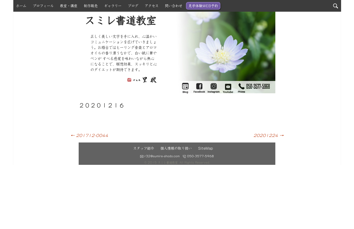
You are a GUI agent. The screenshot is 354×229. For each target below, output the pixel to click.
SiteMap (205, 148)
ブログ (133, 6)
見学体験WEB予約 (203, 6)
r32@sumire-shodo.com (161, 156)
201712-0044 (89, 135)
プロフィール (43, 6)
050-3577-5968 (200, 156)
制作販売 (91, 6)
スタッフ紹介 (143, 148)
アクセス (152, 6)
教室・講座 (68, 6)
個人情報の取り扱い (176, 148)
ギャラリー (112, 6)
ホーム (21, 6)
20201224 (268, 135)
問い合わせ (173, 6)
